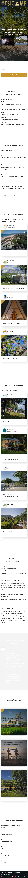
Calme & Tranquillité (8, 494)
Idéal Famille (6, 358)
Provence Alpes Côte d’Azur (11, 496)
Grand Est (13, 421)
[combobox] (14, 70)
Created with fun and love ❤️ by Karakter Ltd (13, 876)
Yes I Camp (7, 874)
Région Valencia (19, 253)
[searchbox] (14, 70)
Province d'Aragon (19, 288)
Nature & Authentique (8, 253)
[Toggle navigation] (3, 3)
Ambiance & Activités (8, 288)
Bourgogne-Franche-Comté (11, 459)
